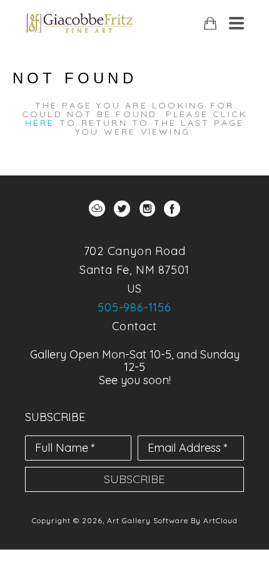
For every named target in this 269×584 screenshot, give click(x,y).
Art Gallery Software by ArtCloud (172, 520)
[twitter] (122, 209)
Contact (135, 326)
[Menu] (236, 23)
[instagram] (147, 209)
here (40, 122)
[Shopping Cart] (210, 23)
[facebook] (172, 209)
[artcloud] (97, 209)
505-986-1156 (134, 307)
